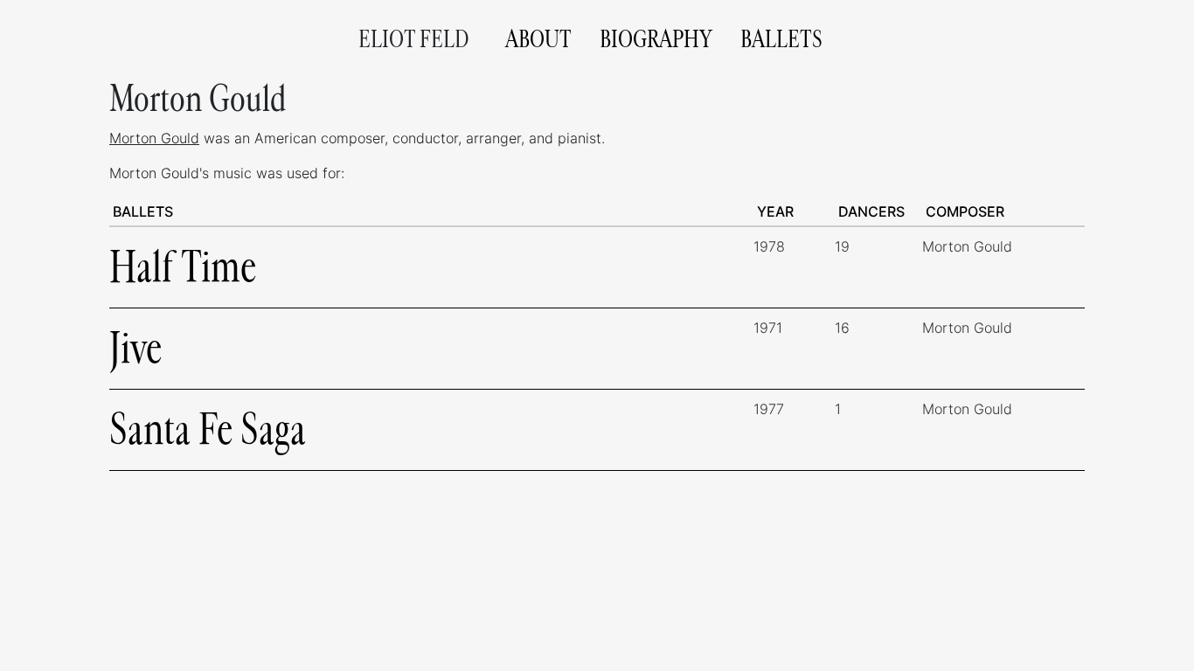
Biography (656, 39)
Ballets (781, 39)
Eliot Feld (413, 39)
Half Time (182, 266)
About (538, 39)
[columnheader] (431, 211)
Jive (135, 348)
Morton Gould (154, 138)
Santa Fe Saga (207, 429)
